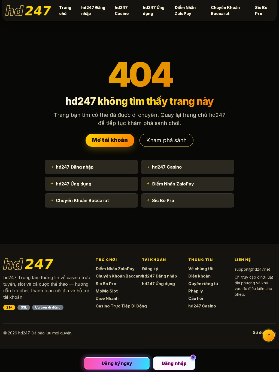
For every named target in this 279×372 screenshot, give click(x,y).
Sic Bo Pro (261, 10)
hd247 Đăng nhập (93, 10)
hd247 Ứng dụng (154, 10)
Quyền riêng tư (203, 283)
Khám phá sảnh (166, 140)
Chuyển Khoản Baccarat (225, 10)
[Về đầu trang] (269, 335)
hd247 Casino (122, 10)
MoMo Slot (107, 291)
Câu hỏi (195, 298)
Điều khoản (199, 276)
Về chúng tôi (200, 268)
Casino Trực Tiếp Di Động (121, 306)
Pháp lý (195, 291)
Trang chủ (65, 10)
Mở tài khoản (110, 140)
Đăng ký (150, 268)
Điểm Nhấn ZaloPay (185, 10)
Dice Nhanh (107, 298)
